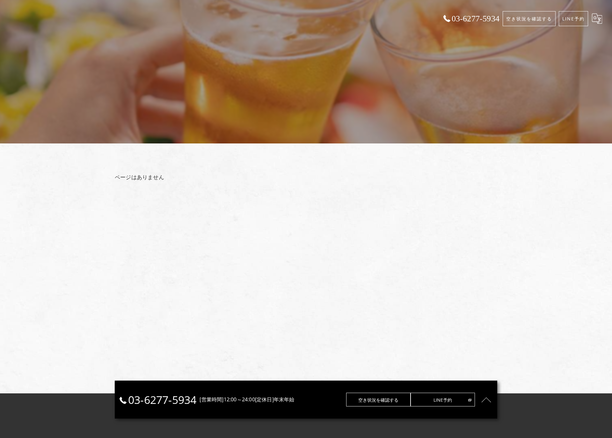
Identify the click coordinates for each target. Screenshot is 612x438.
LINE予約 (573, 19)
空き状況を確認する (529, 19)
